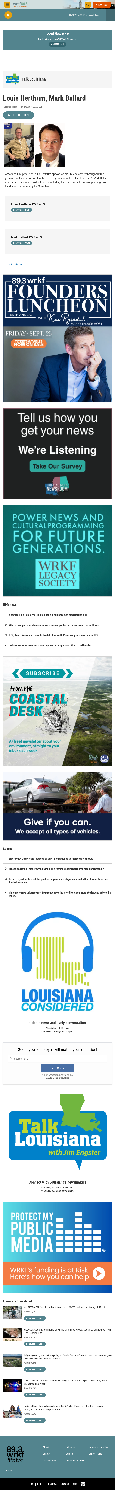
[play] (8, 15)
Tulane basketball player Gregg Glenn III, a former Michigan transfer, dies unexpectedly (56, 868)
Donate (103, 4)
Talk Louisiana (34, 79)
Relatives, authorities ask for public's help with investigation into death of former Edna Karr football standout (58, 880)
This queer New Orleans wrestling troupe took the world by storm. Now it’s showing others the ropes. (60, 894)
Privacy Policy (49, 1460)
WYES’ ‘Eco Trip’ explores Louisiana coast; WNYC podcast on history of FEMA (64, 1307)
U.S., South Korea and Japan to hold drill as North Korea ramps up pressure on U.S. (54, 635)
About (46, 1447)
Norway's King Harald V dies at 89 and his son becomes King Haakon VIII (48, 614)
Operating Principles (98, 1447)
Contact (46, 1454)
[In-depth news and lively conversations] (57, 961)
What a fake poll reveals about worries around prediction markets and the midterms (54, 625)
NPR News (10, 605)
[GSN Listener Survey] (57, 453)
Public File (70, 1447)
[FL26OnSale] (57, 338)
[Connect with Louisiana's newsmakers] (57, 1132)
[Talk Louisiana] (12, 79)
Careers (69, 1454)
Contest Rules (95, 1454)
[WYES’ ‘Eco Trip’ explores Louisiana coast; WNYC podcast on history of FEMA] (12, 1312)
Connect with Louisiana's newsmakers (57, 1182)
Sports (7, 849)
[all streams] (110, 15)
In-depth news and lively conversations (57, 1022)
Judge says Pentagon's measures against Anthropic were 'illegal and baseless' (51, 645)
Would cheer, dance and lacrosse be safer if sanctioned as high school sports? (51, 858)
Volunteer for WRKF (75, 1460)
